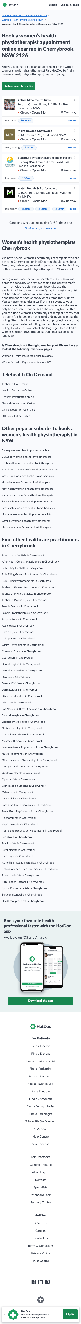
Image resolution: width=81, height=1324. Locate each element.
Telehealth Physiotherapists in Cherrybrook (26, 594)
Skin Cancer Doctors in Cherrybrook (23, 882)
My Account (40, 1129)
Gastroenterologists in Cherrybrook (22, 728)
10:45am (26, 120)
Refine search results (18, 86)
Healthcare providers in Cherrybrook (23, 901)
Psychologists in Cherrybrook (18, 850)
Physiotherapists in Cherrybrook (20, 824)
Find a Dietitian (40, 1091)
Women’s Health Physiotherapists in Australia (24, 15)
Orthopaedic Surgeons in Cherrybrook (24, 786)
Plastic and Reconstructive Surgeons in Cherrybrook (32, 830)
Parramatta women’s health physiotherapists (27, 495)
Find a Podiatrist (40, 1068)
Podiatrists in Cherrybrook (17, 837)
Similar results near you (40, 228)
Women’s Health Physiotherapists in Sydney (27, 356)
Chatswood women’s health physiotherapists (28, 476)
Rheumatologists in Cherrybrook (20, 875)
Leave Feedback (40, 1144)
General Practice (41, 1164)
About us (40, 1223)
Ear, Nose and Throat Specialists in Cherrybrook (29, 709)
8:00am (29, 147)
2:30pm (59, 209)
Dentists (40, 1179)
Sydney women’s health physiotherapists (25, 450)
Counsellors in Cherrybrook (17, 658)
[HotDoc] (10, 5)
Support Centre (40, 1202)
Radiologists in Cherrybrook (18, 856)
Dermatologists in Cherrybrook (19, 690)
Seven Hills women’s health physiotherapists (27, 501)
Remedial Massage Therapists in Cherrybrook (28, 862)
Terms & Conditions (40, 1245)
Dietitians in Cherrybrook (16, 702)
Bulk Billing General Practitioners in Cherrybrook (30, 574)
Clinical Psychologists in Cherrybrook (23, 645)
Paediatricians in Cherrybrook (19, 798)
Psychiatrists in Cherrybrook (18, 843)
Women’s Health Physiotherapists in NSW (22, 20)
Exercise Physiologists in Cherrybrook (23, 722)
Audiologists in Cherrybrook (18, 626)
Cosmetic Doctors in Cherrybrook (21, 651)
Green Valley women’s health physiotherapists (28, 508)
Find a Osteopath (40, 1098)
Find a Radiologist (40, 1114)
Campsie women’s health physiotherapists (26, 521)
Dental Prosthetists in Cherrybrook (22, 670)
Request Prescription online (18, 397)
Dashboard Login (40, 1194)
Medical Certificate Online (17, 390)
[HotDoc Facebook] (33, 1282)
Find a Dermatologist (40, 1106)
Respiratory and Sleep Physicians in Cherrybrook (30, 869)
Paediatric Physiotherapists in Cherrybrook (26, 805)
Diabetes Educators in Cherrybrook (22, 696)
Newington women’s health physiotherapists (27, 489)
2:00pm (42, 209)
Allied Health (40, 1172)
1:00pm (26, 209)
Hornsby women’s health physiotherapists (26, 482)
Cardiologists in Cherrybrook (18, 632)
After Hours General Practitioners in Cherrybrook (30, 561)
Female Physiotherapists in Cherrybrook (25, 613)
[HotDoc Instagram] (47, 1282)
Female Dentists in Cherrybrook (20, 606)
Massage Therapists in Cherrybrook (22, 741)
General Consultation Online (18, 403)
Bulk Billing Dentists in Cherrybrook (22, 568)
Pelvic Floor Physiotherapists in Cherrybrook (27, 811)
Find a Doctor (40, 1046)
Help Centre (41, 1136)
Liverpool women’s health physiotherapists (26, 514)
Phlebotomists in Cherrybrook (19, 818)
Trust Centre (40, 1260)
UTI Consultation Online (16, 416)
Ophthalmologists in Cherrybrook (21, 773)
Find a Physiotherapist (40, 1061)
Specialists (40, 1187)
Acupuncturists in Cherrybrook (19, 619)
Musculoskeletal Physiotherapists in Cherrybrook (30, 747)
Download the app (40, 1000)
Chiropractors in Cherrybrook (19, 638)
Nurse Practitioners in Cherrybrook (22, 754)
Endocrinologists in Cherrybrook (20, 715)
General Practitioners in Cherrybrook (23, 734)
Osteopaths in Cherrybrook (17, 792)
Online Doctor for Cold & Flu (19, 410)
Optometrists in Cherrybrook (18, 779)
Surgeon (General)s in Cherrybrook (22, 894)
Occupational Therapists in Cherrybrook (25, 766)
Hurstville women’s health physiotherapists (26, 527)
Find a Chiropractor (40, 1076)
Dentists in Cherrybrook (16, 677)
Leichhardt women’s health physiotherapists (27, 463)
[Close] (4, 1314)
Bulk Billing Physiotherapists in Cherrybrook (27, 581)
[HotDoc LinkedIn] (40, 1282)
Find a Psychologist (40, 1083)
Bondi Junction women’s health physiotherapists (30, 469)
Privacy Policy (40, 1253)
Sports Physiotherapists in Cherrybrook (24, 888)
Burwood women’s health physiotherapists (26, 457)
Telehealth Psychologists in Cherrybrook (25, 600)
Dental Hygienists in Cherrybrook (21, 664)
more (72, 120)
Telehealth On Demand (15, 384)
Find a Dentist (40, 1053)
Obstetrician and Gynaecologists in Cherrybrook (29, 760)
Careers (40, 1230)
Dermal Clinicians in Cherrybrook (21, 683)
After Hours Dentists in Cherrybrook (23, 555)
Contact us (40, 1238)
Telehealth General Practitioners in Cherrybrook (29, 587)
